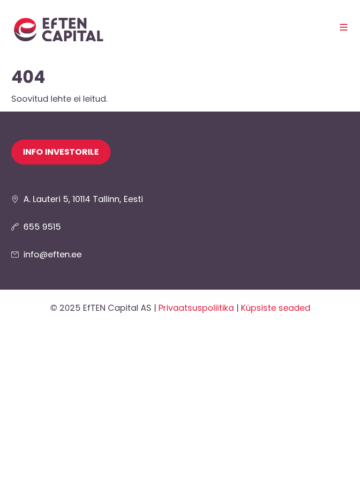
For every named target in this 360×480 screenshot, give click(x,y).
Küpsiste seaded (275, 308)
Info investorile (61, 152)
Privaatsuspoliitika (196, 308)
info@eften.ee (52, 254)
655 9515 (42, 226)
